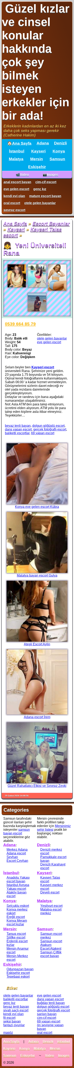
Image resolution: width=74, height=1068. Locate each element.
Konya (59, 151)
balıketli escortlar (17, 433)
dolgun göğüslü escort (48, 425)
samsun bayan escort (16, 831)
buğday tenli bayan (51, 1003)
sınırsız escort (14, 210)
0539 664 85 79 (20, 323)
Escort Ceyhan (17, 860)
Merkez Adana (17, 849)
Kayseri (38, 151)
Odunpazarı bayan (20, 969)
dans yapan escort (18, 429)
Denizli (60, 143)
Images (63, 1055)
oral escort (11, 203)
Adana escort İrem (37, 717)
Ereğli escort (16, 917)
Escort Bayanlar (51, 223)
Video (49, 1055)
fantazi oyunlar (14, 1025)
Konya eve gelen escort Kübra (37, 506)
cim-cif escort (45, 182)
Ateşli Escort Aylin (37, 644)
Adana (43, 143)
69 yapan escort (42, 433)
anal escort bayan (17, 182)
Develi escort (49, 892)
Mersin (36, 159)
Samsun (57, 159)
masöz (8, 1032)
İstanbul (16, 151)
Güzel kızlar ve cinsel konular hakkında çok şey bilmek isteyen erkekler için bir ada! (35, 62)
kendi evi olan (14, 196)
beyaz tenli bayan (18, 425)
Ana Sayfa (15, 223)
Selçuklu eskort (18, 905)
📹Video (22, 174)
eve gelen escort (16, 189)
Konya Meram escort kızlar (17, 922)
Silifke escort (16, 937)
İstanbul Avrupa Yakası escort (18, 886)
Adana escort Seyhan (16, 855)
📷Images (50, 174)
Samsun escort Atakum (51, 943)
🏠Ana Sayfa (19, 143)
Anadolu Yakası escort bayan (18, 879)
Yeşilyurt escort (51, 905)
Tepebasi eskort (18, 976)
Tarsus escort (16, 933)
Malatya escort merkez (50, 911)
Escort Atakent (50, 948)
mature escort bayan (45, 196)
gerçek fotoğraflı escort (49, 429)
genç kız (39, 189)
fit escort (9, 1017)
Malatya (16, 159)
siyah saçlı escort (15, 1010)
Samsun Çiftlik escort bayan (50, 954)
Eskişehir (37, 167)
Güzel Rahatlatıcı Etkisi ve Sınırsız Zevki (37, 786)
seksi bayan (12, 1021)
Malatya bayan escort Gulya (37, 575)
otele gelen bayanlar (40, 203)
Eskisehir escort (18, 973)
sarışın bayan (47, 1014)
